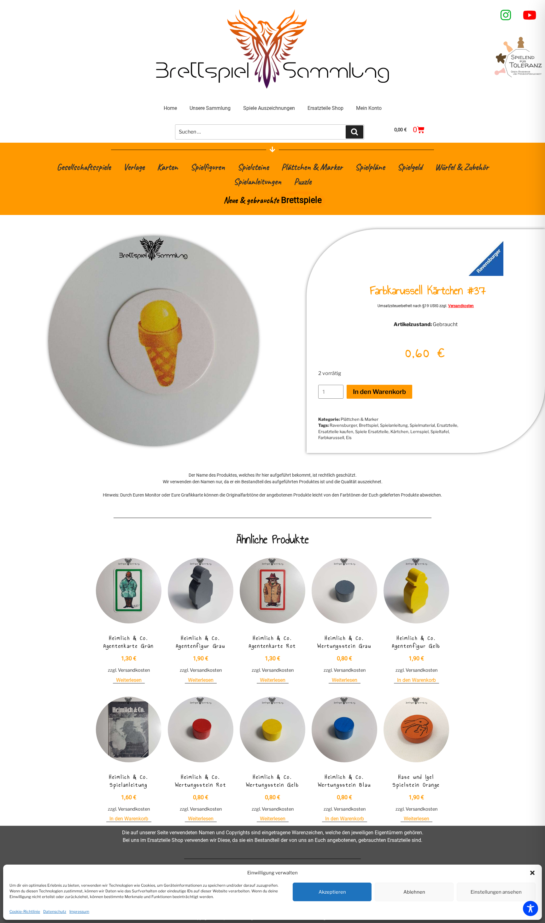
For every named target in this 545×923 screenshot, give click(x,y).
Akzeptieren (332, 892)
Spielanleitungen (257, 181)
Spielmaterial (422, 425)
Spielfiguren (207, 166)
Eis (349, 437)
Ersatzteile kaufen (335, 431)
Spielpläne (370, 166)
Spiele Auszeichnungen (269, 108)
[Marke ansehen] (486, 274)
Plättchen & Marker (312, 166)
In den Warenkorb (379, 392)
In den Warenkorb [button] (416, 680)
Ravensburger (343, 425)
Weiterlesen (129, 680)
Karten (167, 166)
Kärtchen (399, 431)
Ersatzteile (447, 425)
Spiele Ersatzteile (372, 431)
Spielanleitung (394, 425)
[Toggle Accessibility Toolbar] (530, 908)
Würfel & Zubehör (462, 166)
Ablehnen (414, 892)
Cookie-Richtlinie (24, 911)
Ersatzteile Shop (325, 108)
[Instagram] (506, 15)
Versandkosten (461, 306)
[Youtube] (530, 15)
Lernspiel (419, 431)
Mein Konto (369, 108)
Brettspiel (368, 425)
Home (170, 108)
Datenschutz (54, 911)
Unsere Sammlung (210, 108)
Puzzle (302, 181)
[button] (532, 873)
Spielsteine (253, 166)
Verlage (133, 166)
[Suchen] (354, 132)
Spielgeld (409, 166)
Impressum (79, 911)
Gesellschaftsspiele (84, 166)
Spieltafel (440, 431)
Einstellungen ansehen (496, 892)
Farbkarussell (331, 437)
